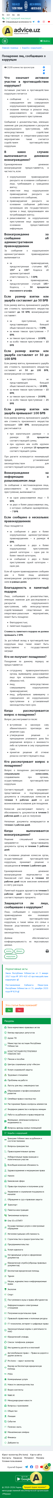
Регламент (29, 1457)
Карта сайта (36, 1454)
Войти (46, 40)
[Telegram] (44, 73)
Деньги (19, 951)
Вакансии (17, 1457)
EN (18, 15)
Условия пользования (12, 1461)
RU (13, 15)
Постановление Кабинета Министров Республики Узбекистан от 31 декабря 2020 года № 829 (26, 988)
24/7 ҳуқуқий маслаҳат (8, 18)
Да (9, 1010)
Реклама (40, 1457)
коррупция (10, 956)
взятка (8, 951)
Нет (19, 1010)
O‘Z (8, 15)
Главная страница (10, 47)
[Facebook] (44, 67)
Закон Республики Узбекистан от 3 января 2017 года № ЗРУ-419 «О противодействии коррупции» (26, 976)
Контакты (6, 1457)
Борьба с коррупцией (32, 47)
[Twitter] (44, 70)
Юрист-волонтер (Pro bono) (15, 1454)
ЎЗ (3, 15)
